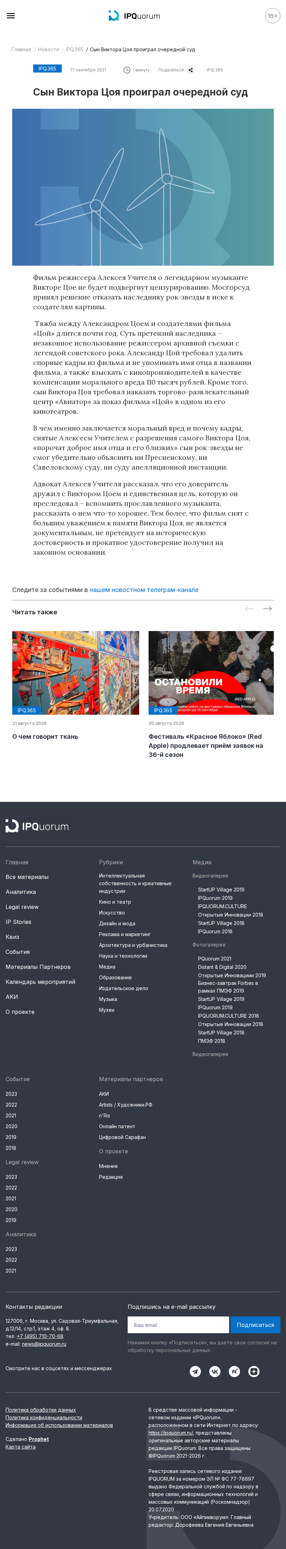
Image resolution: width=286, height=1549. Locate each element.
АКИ (12, 996)
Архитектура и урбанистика (133, 945)
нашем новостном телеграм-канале (144, 589)
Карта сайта (21, 1447)
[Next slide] (267, 609)
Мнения (108, 1166)
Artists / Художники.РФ (125, 1105)
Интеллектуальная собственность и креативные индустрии (135, 883)
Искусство (112, 913)
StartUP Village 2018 (221, 923)
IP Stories (18, 921)
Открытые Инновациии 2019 (232, 975)
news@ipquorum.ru (44, 1344)
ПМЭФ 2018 (211, 1041)
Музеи (106, 1010)
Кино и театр (115, 902)
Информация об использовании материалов (59, 1425)
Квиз (12, 936)
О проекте (20, 1011)
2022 (11, 1105)
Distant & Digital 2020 (222, 967)
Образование (115, 977)
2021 (11, 1115)
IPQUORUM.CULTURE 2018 (228, 1016)
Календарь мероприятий (40, 981)
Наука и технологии (123, 956)
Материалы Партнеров (38, 966)
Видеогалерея (210, 876)
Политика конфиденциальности (44, 1417)
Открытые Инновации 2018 (230, 915)
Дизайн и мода (117, 923)
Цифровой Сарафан (122, 1137)
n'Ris (104, 1115)
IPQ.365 (74, 49)
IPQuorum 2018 (215, 931)
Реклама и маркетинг (125, 934)
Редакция (111, 1177)
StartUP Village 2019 (221, 890)
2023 (11, 1094)
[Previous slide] (249, 609)
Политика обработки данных (41, 1410)
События (18, 951)
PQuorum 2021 (214, 959)
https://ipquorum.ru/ (171, 1433)
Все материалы (27, 876)
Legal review (22, 906)
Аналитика (21, 891)
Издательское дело (123, 988)
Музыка (108, 999)
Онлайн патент (117, 1126)
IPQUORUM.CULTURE (222, 906)
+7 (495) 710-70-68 (40, 1336)
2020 (11, 1126)
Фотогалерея (209, 945)
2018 (11, 1148)
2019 (11, 1137)
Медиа (107, 967)
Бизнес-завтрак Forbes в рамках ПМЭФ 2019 (228, 987)
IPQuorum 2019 (215, 898)
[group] (74, 686)
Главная (21, 49)
